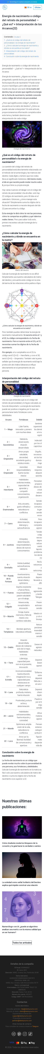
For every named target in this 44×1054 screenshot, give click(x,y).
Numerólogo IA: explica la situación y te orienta (23, 2)
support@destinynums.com (22, 1016)
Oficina (37, 7)
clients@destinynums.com (28, 1011)
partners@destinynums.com (22, 1021)
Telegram (35, 1026)
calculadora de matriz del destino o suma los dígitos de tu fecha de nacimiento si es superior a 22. (21, 776)
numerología (20, 173)
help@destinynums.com (29, 1009)
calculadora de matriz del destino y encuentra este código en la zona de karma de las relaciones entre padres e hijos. (21, 280)
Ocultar (17, 37)
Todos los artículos (22, 942)
